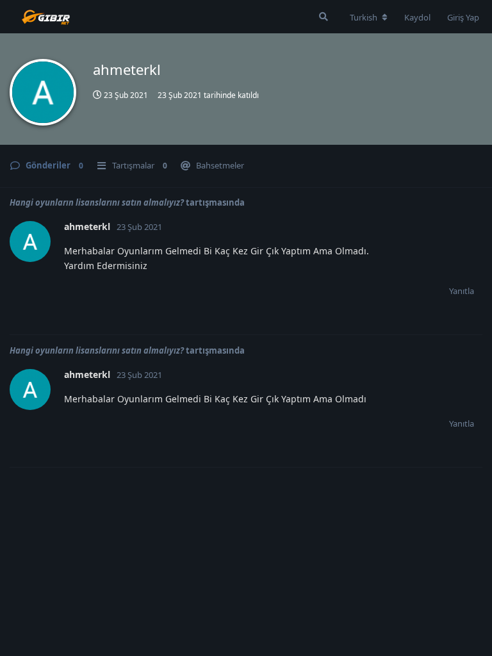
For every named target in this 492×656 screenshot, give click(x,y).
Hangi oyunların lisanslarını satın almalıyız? (97, 202)
